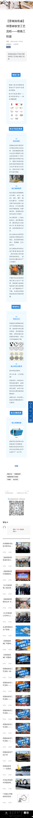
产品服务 (11, 0)
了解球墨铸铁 (17, 812)
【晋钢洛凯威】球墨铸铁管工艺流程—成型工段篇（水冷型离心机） (10, 493)
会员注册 (21, 813)
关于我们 (19, 0)
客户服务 (13, 0)
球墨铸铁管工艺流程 (12, 477)
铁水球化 (15, 479)
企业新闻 (15, 812)
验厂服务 (12, 813)
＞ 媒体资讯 (10, 9)
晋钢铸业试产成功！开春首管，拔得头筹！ (23, 493)
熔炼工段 (9, 474)
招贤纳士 (21, 812)
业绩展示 (12, 812)
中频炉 (9, 479)
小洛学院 (17, 0)
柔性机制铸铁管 (10, 813)
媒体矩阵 (15, 813)
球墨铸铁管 (17, 474)
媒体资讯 (15, 0)
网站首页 (8, 9)
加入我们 (21, 0)
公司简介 (19, 812)
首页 (9, 0)
